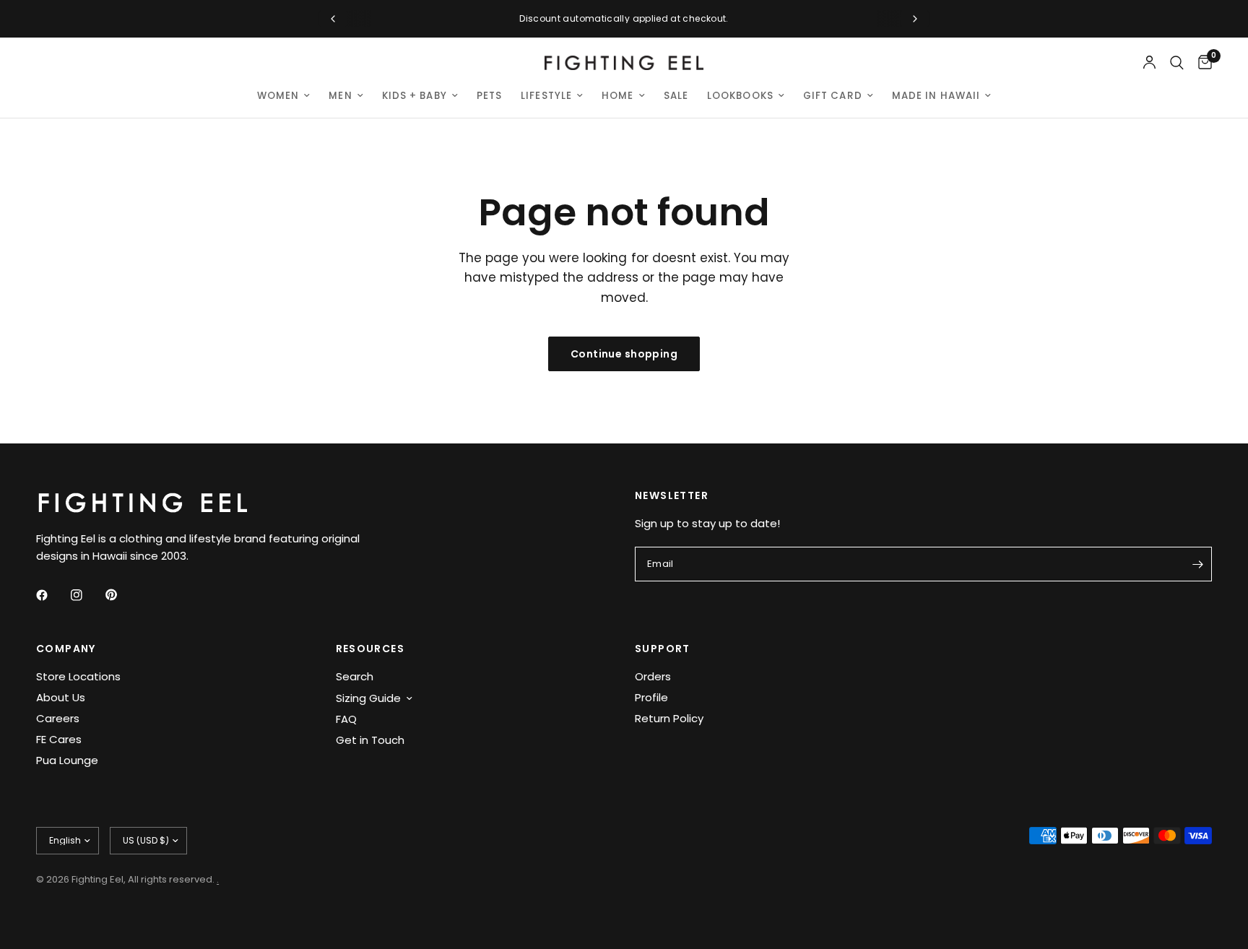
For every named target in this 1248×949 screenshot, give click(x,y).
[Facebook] (52, 595)
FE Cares (59, 739)
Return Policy (669, 718)
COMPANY (66, 649)
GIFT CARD (832, 96)
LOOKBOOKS (740, 96)
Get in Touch (370, 740)
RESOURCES (370, 649)
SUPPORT (662, 649)
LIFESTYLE (546, 96)
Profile (651, 697)
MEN (340, 96)
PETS (489, 96)
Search (354, 676)
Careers (57, 718)
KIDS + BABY (414, 96)
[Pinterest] (121, 595)
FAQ (346, 719)
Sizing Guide (368, 698)
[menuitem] (284, 95)
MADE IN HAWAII (936, 96)
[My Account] (1149, 63)
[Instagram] (87, 595)
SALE (676, 96)
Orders (653, 676)
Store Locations (78, 676)
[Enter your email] (1197, 564)
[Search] (1177, 63)
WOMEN (278, 96)
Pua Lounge (67, 760)
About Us (60, 697)
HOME (617, 96)
